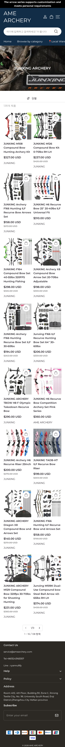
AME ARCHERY (36, 745)
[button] (57, 16)
